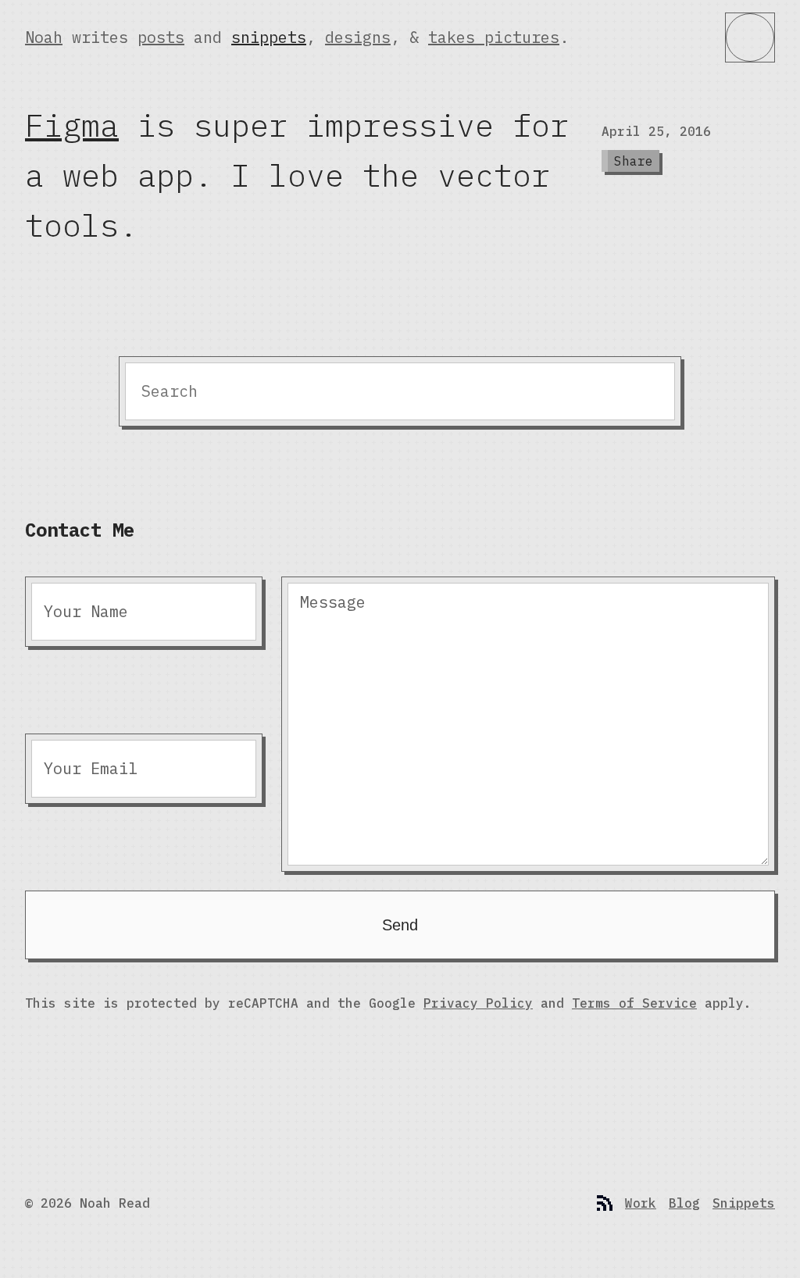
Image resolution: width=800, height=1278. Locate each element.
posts (161, 37)
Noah (43, 37)
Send (400, 925)
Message (333, 601)
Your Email (91, 768)
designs (358, 37)
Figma (72, 125)
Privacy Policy (478, 1003)
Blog (684, 1203)
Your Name (86, 611)
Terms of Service (634, 1003)
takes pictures (493, 37)
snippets (268, 37)
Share (633, 161)
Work (640, 1203)
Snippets (743, 1203)
